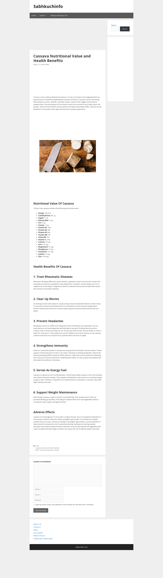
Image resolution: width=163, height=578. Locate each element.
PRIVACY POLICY (39, 536)
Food (37, 446)
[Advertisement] (65, 34)
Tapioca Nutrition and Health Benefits (47, 448)
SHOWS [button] (42, 15)
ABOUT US (37, 524)
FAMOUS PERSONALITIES (59, 15)
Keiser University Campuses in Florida (47, 450)
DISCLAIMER (38, 533)
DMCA (35, 530)
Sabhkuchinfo (48, 6)
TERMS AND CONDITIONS (43, 539)
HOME (34, 15)
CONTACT (37, 527)
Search (113, 25)
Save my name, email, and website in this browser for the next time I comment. (64, 504)
